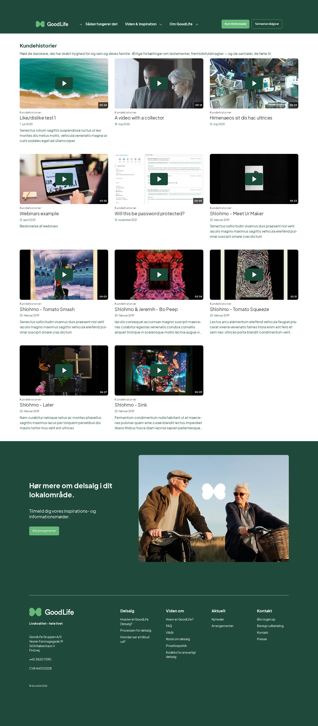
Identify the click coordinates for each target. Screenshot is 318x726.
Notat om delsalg (178, 639)
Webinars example (39, 213)
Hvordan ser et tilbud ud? (134, 639)
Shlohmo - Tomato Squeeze (239, 309)
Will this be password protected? (150, 213)
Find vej (34, 650)
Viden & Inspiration (140, 24)
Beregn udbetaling (270, 626)
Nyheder (218, 619)
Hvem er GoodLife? (179, 619)
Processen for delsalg (135, 630)
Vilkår (170, 632)
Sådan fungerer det (101, 24)
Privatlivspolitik (176, 646)
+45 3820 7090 (40, 659)
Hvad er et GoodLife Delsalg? (134, 621)
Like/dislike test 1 (38, 118)
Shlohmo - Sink (131, 405)
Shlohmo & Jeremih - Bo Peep (146, 309)
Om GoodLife (181, 24)
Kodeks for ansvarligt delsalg (181, 655)
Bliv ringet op (266, 619)
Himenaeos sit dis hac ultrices (241, 118)
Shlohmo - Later (37, 405)
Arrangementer (223, 626)
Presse (262, 639)
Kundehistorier (31, 112)
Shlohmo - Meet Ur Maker (236, 213)
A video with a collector (139, 118)
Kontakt (262, 632)
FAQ (169, 626)
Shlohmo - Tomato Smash (47, 309)
